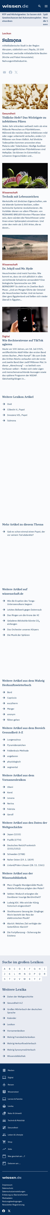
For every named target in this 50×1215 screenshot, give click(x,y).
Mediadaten (7, 1198)
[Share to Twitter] (16, 72)
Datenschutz (7, 1188)
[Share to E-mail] (4, 72)
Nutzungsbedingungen (12, 1201)
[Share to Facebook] (10, 72)
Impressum (7, 1185)
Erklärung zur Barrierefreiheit (15, 1195)
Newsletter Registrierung (13, 1204)
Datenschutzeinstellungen (13, 1191)
